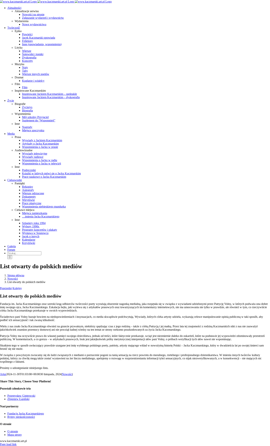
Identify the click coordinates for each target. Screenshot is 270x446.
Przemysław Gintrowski (21, 395)
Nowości (67, 374)
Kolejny (17, 288)
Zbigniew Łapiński (18, 399)
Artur (3, 374)
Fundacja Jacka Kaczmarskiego (25, 413)
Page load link (8, 444)
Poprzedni (6, 288)
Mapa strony (14, 434)
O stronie (12, 431)
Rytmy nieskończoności (21, 416)
